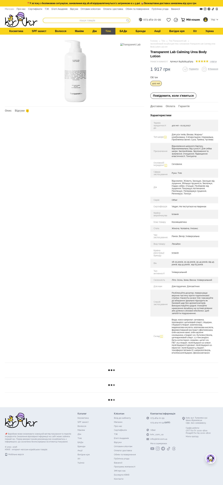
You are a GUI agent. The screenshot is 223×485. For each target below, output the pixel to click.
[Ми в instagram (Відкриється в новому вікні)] (205, 9)
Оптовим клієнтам (91, 9)
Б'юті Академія (59, 9)
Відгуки (74, 9)
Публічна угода (160, 9)
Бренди (141, 31)
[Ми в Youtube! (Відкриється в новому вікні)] (201, 9)
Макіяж (79, 31)
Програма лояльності (124, 466)
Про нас (21, 9)
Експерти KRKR (121, 475)
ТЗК (47, 9)
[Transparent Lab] (130, 44)
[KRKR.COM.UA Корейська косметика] (21, 420)
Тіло (108, 31)
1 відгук (213, 61)
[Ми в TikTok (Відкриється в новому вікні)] (213, 9)
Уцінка (210, 31)
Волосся (60, 31)
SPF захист (39, 31)
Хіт (195, 31)
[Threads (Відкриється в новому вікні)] (216, 9)
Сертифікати (35, 9)
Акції (157, 31)
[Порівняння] (176, 20)
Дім (94, 31)
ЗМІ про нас (120, 470)
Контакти (118, 479)
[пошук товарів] (127, 20)
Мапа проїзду (192, 436)
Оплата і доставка (113, 9)
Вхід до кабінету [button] (122, 418)
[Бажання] (169, 20)
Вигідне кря (176, 31)
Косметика (16, 31)
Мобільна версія (16, 454)
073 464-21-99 (152, 19)
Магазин (9, 9)
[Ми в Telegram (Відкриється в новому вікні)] (209, 9)
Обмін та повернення (137, 9)
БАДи (123, 31)
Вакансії (175, 9)
